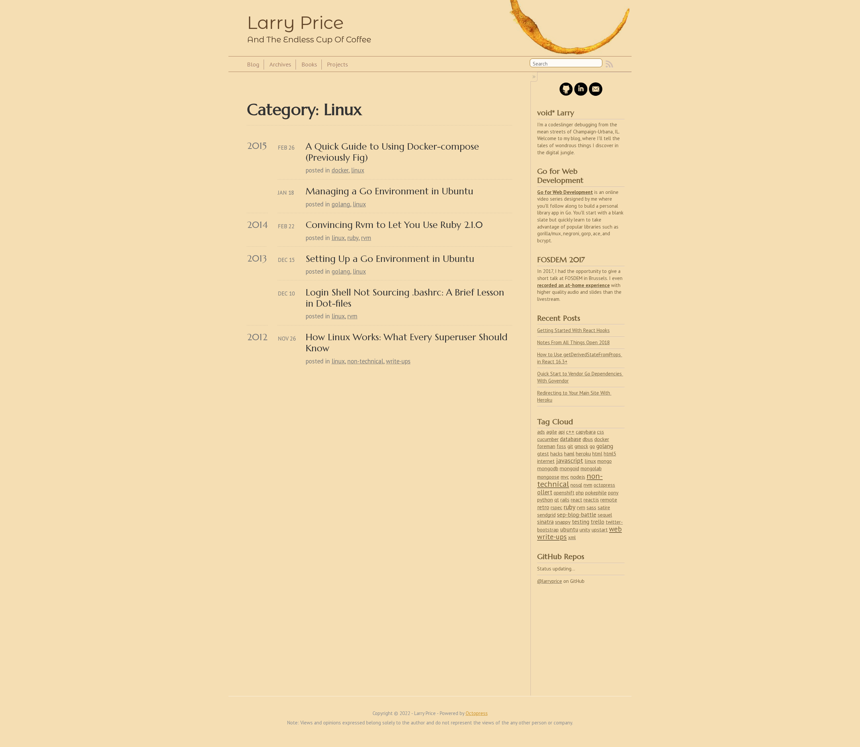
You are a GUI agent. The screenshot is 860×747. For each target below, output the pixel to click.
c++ (570, 431)
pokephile (596, 492)
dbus (588, 439)
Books (309, 64)
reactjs (591, 499)
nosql (576, 485)
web (615, 529)
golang (341, 204)
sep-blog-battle (576, 514)
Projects (337, 64)
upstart (600, 529)
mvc (565, 477)
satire (604, 507)
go (592, 446)
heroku (583, 453)
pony (613, 492)
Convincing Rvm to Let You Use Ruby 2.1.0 (394, 224)
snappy (562, 521)
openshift (564, 492)
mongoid (569, 468)
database (570, 439)
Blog (253, 64)
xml (572, 537)
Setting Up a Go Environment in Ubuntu (390, 258)
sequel (605, 515)
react (576, 500)
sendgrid (546, 515)
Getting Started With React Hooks (573, 330)
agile (551, 431)
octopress (604, 485)
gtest (543, 453)
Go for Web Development (565, 192)
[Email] (595, 94)
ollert (544, 492)
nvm (588, 485)
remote (608, 499)
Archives (280, 64)
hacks (556, 453)
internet (546, 461)
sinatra (545, 521)
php (580, 492)
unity (584, 529)
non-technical (365, 361)
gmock (581, 446)
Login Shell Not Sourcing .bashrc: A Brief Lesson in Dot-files (406, 298)
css (600, 431)
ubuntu (569, 529)
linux (357, 170)
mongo (604, 461)
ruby (352, 238)
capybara (586, 431)
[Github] (566, 94)
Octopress (477, 713)
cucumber (548, 439)
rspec (556, 507)
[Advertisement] (581, 635)
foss (561, 446)
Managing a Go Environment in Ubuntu (389, 191)
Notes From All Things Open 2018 (573, 342)
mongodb (547, 468)
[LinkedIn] (581, 94)
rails (564, 500)
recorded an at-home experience (573, 285)
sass (591, 507)
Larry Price (295, 22)
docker (340, 170)
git (570, 446)
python (545, 499)
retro (543, 507)
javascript (569, 460)
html (597, 453)
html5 (610, 453)
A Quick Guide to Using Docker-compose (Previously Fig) (394, 152)
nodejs (577, 476)
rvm (366, 238)
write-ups (398, 361)
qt (556, 500)
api (561, 432)
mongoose (548, 477)
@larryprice (549, 581)
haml (569, 453)
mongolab (591, 468)
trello (597, 521)
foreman (546, 446)
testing (580, 521)
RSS (609, 64)
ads (541, 431)
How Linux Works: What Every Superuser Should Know (408, 342)
